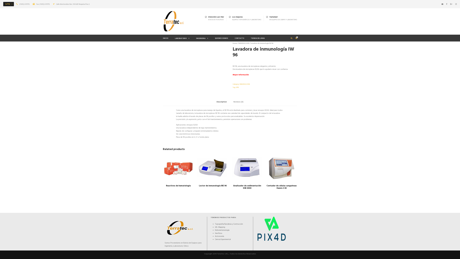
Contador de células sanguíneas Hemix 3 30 (282, 187)
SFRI (237, 87)
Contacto (239, 38)
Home (235, 43)
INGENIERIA (200, 38)
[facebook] (446, 4)
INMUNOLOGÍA (244, 43)
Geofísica (218, 233)
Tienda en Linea (258, 38)
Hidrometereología (222, 230)
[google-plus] (451, 4)
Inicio (165, 38)
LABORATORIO (181, 38)
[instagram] (456, 4)
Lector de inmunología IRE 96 (213, 185)
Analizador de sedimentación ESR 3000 (247, 187)
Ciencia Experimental (223, 239)
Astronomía (219, 236)
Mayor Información (241, 74)
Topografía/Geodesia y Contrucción (229, 224)
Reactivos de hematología (178, 185)
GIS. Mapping (220, 227)
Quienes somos (221, 38)
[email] (442, 4)
